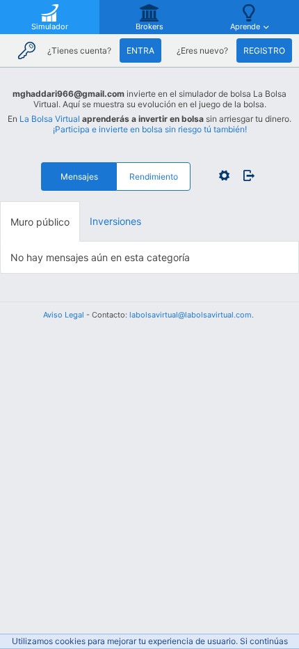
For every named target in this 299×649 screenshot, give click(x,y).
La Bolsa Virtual (49, 119)
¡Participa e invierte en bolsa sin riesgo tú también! (150, 129)
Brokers (149, 26)
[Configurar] (224, 175)
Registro (264, 50)
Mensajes (79, 176)
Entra (140, 50)
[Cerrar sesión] (246, 175)
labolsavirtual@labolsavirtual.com (190, 315)
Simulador (49, 26)
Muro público (40, 222)
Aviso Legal (63, 315)
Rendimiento (153, 176)
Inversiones (115, 221)
